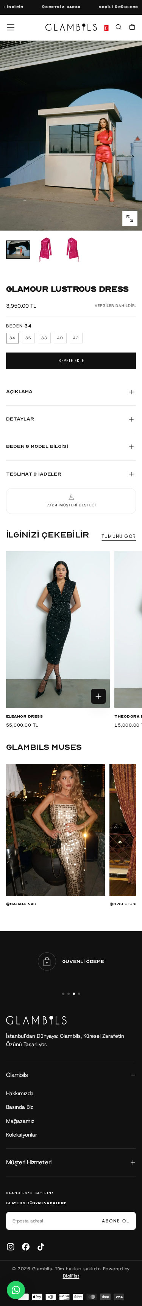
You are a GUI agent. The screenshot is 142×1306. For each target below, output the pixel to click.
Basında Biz (19, 1107)
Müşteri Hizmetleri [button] (28, 1162)
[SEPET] (132, 28)
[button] (10, 27)
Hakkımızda (20, 1093)
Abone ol (116, 1221)
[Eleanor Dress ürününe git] (58, 629)
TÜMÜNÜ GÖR (118, 536)
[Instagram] (10, 1246)
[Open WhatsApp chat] (16, 1290)
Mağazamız (20, 1121)
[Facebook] (25, 1246)
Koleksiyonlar (21, 1134)
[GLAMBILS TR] (36, 1020)
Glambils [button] (17, 1075)
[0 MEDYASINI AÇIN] (129, 218)
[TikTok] (40, 1246)
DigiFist (71, 1276)
